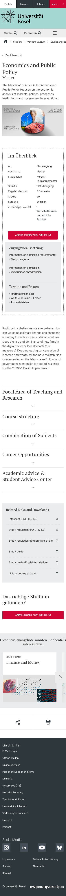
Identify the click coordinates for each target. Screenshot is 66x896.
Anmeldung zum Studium (33, 235)
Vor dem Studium (36, 41)
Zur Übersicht (12, 55)
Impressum (8, 859)
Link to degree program (23, 573)
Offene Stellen (10, 757)
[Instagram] (6, 848)
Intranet (6, 826)
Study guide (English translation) (28, 562)
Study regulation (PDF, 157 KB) (27, 529)
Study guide (16, 551)
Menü (55, 33)
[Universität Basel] (22, 16)
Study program (20, 259)
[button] (33, 407)
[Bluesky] (60, 848)
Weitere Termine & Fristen (26, 297)
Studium (17, 41)
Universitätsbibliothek (14, 806)
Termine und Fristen (13, 799)
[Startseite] (6, 42)
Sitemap (6, 866)
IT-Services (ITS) (11, 785)
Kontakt (6, 872)
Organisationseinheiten (26, 4)
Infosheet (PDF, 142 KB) (23, 518)
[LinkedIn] (24, 848)
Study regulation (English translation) (31, 540)
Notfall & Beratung (12, 792)
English (8, 4)
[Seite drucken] (48, 722)
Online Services (11, 764)
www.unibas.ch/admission (26, 271)
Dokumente (42, 4)
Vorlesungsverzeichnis (15, 813)
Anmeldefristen (20, 302)
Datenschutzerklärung (45, 859)
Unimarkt (7, 778)
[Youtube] (42, 848)
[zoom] (33, 120)
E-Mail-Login (9, 751)
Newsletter (39, 866)
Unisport (7, 820)
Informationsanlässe (22, 293)
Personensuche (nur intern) (18, 771)
